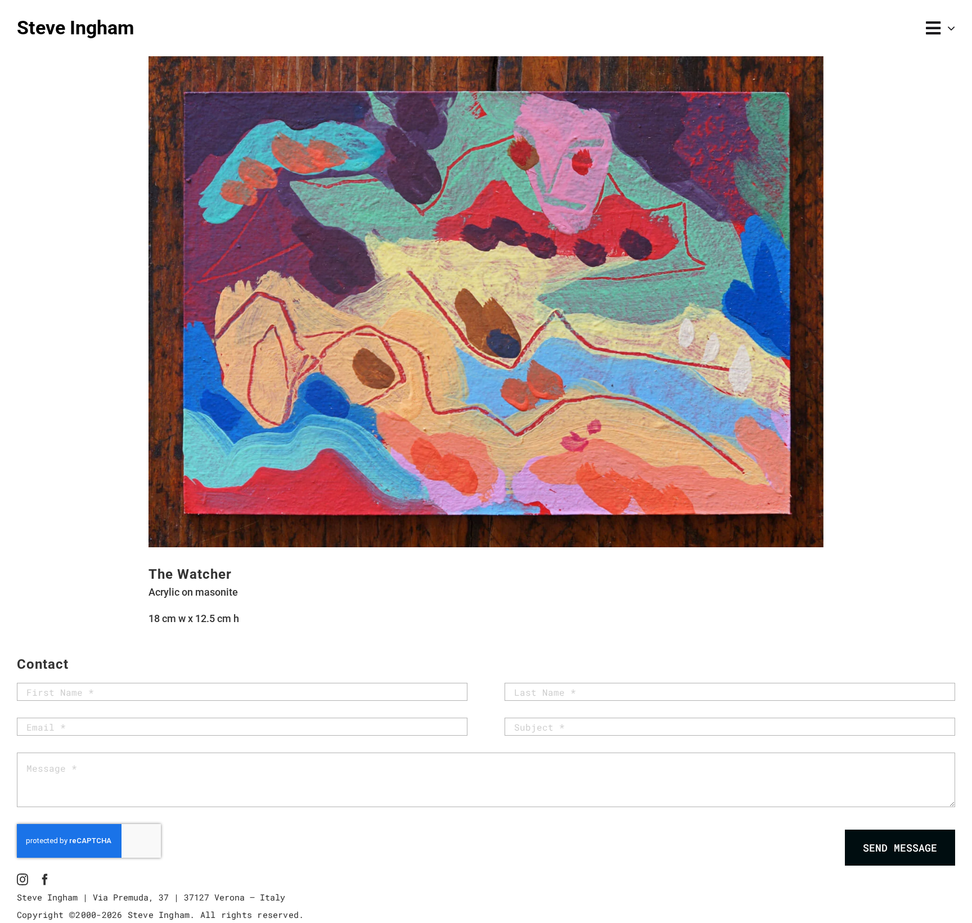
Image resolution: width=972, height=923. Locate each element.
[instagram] (22, 879)
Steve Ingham (75, 27)
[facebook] (45, 879)
